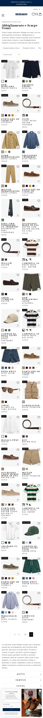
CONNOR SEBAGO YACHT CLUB (9, 337)
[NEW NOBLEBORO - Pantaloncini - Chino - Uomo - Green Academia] (23, 294)
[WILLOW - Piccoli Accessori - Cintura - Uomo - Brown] (2, 259)
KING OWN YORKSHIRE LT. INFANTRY (10, 228)
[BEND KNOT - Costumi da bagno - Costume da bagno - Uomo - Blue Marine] (6, 367)
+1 (16, 368)
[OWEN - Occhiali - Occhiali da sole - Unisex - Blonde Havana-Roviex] (2, 402)
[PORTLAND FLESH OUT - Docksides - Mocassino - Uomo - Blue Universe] (9, 504)
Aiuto (21, 674)
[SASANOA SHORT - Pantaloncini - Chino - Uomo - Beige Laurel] (26, 81)
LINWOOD (28, 618)
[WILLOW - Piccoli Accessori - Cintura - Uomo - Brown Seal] (6, 259)
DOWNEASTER (31, 406)
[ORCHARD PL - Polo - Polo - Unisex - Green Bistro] (9, 542)
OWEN (9, 407)
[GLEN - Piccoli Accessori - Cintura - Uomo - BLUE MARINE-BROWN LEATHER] (26, 115)
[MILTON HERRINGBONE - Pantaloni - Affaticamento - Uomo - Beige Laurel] (2, 186)
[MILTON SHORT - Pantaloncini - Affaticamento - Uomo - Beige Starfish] (23, 469)
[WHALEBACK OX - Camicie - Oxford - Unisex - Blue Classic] (2, 612)
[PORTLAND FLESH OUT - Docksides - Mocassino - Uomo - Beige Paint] (6, 504)
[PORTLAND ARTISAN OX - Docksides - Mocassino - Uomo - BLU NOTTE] (6, 115)
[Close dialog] (40, 690)
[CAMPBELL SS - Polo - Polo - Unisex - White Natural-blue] (26, 259)
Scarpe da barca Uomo (11, 48)
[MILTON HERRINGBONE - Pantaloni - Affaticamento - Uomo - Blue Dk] (6, 186)
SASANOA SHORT (28, 86)
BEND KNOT (8, 372)
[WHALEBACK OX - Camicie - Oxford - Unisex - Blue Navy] (9, 612)
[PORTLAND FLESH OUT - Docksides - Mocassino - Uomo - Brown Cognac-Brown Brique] (12, 504)
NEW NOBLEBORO (30, 300)
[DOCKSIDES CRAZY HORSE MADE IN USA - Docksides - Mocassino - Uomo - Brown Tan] (2, 469)
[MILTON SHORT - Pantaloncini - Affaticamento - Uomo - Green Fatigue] (26, 469)
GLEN (30, 122)
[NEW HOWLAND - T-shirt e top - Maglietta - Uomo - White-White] (2, 81)
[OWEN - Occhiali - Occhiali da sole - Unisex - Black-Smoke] (6, 402)
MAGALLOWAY (10, 441)
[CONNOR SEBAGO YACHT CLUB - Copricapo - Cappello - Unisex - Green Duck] (9, 330)
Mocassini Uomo (29, 48)
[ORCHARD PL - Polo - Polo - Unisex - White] (2, 542)
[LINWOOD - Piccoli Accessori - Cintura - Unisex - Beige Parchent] (23, 612)
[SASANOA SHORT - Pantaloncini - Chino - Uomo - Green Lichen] (30, 81)
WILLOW (6, 264)
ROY (29, 441)
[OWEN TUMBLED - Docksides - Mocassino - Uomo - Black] (6, 294)
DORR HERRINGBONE (10, 157)
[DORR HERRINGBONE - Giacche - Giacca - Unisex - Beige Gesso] (6, 152)
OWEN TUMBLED (7, 299)
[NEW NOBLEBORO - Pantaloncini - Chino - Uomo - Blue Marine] (30, 294)
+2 (16, 115)
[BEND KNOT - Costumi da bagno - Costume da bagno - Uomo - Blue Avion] (2, 367)
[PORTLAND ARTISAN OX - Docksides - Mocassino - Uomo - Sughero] (2, 115)
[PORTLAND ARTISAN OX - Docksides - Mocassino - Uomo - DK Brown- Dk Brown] (33, 186)
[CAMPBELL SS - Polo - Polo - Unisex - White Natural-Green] (30, 259)
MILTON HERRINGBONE (10, 191)
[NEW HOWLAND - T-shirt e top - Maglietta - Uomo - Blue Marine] (6, 81)
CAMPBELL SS (31, 265)
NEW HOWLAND (9, 86)
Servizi (21, 680)
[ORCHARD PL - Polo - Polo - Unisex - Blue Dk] (6, 542)
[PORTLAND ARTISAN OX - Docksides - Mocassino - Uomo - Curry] (12, 115)
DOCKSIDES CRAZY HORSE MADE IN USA (10, 475)
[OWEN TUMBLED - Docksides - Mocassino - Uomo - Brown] (2, 294)
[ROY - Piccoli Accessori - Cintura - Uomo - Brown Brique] (26, 436)
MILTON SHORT (31, 474)
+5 (16, 504)
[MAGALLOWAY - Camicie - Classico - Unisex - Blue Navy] (6, 436)
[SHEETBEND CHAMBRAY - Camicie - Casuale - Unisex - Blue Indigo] (23, 152)
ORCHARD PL (9, 547)
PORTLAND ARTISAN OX (10, 120)
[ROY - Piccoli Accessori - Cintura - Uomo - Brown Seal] (23, 436)
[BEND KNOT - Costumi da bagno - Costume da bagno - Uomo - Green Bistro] (9, 367)
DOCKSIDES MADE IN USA (31, 227)
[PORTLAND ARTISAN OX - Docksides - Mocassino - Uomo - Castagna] (9, 115)
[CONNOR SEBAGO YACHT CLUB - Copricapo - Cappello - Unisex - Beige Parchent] (2, 330)
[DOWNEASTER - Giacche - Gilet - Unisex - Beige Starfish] (23, 402)
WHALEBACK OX (9, 617)
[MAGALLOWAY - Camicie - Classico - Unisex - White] (2, 436)
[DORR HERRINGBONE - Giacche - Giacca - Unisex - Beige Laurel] (2, 152)
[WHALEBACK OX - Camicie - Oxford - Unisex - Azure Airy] (6, 612)
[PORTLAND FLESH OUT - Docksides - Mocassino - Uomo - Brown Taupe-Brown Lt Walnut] (2, 504)
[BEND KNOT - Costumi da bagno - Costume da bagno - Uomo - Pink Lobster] (12, 367)
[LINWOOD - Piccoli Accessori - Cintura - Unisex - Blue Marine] (26, 612)
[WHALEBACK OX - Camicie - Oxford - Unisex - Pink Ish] (12, 612)
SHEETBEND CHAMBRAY (29, 157)
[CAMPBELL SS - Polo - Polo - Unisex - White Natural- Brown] (23, 259)
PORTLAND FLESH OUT (10, 512)
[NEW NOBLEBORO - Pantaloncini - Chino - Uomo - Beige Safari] (26, 294)
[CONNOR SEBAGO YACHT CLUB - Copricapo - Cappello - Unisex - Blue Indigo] (6, 330)
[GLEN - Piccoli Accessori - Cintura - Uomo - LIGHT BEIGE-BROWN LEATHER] (23, 115)
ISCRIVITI (11, 709)
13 (25, 634)
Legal (21, 686)
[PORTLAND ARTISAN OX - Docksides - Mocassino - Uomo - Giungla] (2, 578)
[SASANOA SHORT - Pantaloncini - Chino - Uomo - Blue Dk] (23, 81)
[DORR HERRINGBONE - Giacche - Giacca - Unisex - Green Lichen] (9, 152)
